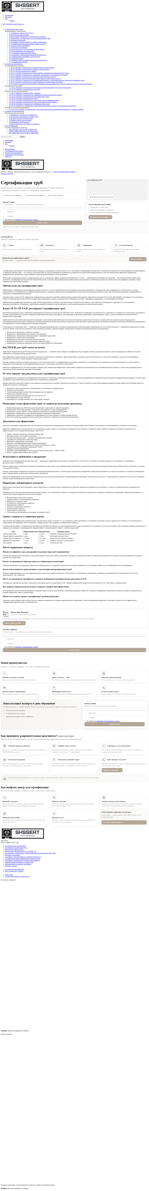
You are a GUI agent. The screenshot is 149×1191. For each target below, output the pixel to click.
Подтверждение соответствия (15, 846)
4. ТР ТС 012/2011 (39, 73)
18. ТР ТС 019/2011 (33, 102)
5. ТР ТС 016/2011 (38, 75)
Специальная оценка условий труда (17, 876)
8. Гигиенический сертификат (19, 46)
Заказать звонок (136, 259)
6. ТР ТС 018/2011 (32, 77)
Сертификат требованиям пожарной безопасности (22, 860)
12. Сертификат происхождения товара (22, 53)
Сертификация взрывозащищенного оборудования (22, 859)
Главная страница (7, 173)
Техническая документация (14, 111)
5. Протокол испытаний (17, 40)
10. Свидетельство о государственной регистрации (26, 49)
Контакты (8, 17)
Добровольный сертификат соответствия (19, 862)
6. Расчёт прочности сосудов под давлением (24, 124)
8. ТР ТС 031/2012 (46, 80)
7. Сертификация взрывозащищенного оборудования (27, 44)
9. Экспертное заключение (18, 47)
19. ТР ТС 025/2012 (29, 104)
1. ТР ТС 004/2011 (31, 67)
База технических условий (14, 871)
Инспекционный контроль (14, 849)
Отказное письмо (11, 866)
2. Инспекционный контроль (19, 35)
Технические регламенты (13, 64)
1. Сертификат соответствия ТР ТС (21, 33)
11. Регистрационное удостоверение (21, 51)
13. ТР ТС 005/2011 (24, 93)
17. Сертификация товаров (18, 62)
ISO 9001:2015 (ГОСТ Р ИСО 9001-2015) (23, 129)
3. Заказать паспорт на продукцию (21, 118)
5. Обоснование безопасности (19, 122)
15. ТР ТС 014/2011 (29, 97)
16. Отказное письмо (16, 58)
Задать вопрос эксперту (12, 623)
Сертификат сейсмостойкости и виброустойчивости (23, 857)
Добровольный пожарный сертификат (18, 864)
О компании (9, 15)
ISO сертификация (11, 126)
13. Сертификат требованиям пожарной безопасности (27, 55)
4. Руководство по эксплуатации (20, 120)
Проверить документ (110, 770)
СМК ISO (8, 156)
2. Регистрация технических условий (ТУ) (23, 117)
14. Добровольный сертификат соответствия (24, 57)
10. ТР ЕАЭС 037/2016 (50, 84)
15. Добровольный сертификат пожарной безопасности (28, 60)
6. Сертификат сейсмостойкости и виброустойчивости (28, 42)
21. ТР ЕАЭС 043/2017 (46, 109)
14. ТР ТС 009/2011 (35, 95)
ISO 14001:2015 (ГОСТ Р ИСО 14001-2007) (24, 133)
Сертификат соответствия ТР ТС (16, 848)
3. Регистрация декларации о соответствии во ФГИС (27, 37)
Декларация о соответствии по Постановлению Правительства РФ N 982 (30, 853)
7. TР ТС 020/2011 (35, 78)
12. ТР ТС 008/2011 (24, 89)
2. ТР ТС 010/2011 (29, 69)
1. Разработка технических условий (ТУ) (23, 115)
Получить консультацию (99, 217)
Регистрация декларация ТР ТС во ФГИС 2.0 (20, 851)
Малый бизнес (10, 149)
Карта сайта (9, 874)
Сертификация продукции (14, 29)
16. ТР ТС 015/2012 (23, 98)
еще (6, 19)
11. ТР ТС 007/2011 (40, 87)
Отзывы (11, 21)
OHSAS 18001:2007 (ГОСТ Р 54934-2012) (23, 131)
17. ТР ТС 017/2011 (34, 100)
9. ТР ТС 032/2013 (36, 82)
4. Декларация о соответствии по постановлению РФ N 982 (29, 38)
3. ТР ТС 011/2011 (22, 71)
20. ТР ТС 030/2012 (42, 106)
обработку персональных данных (26, 219)
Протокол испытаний (12, 855)
